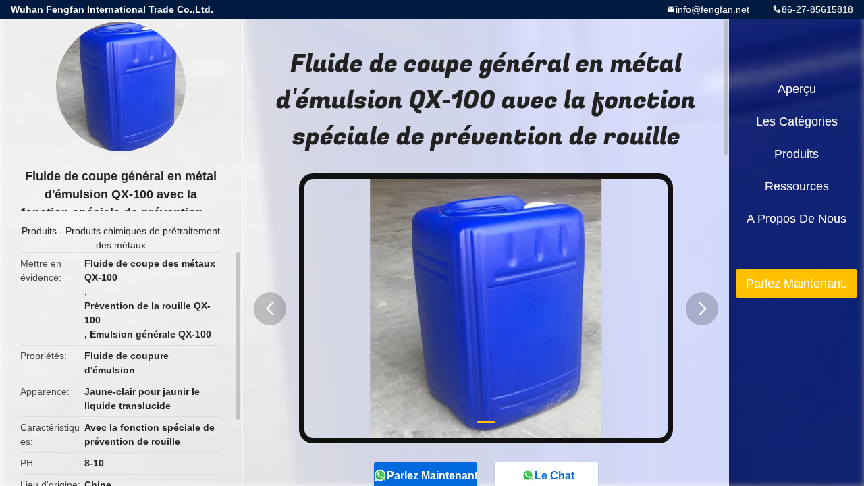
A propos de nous (796, 218)
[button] (270, 308)
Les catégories (797, 121)
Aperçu (797, 89)
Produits (39, 230)
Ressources (797, 186)
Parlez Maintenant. (796, 283)
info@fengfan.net (712, 9)
